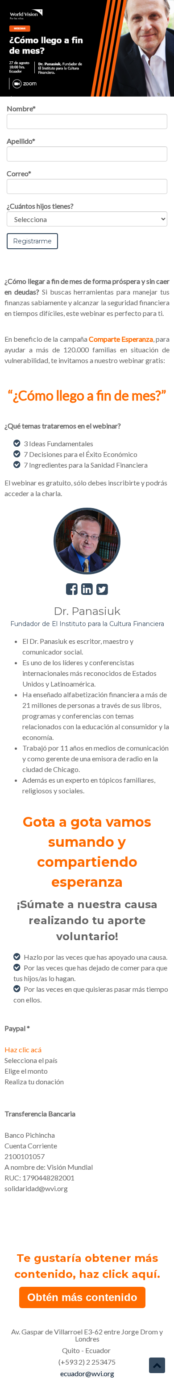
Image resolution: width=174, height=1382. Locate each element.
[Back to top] (157, 1364)
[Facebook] (73, 589)
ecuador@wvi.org (87, 1373)
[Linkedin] (88, 589)
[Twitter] (102, 589)
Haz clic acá (22, 1049)
